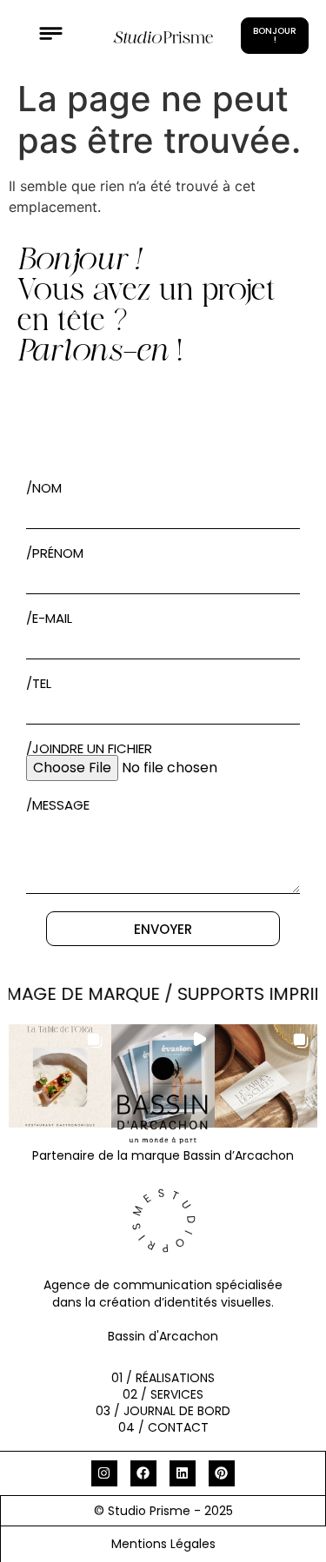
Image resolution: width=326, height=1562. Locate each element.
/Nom (44, 487)
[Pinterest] (222, 1473)
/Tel (38, 683)
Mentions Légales (163, 1543)
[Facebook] (143, 1473)
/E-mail (49, 618)
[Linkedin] (183, 1473)
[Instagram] (104, 1473)
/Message (58, 804)
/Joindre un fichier (89, 748)
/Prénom (54, 552)
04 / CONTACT (163, 1427)
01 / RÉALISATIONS (163, 1378)
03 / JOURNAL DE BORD (163, 1411)
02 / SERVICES (163, 1394)
